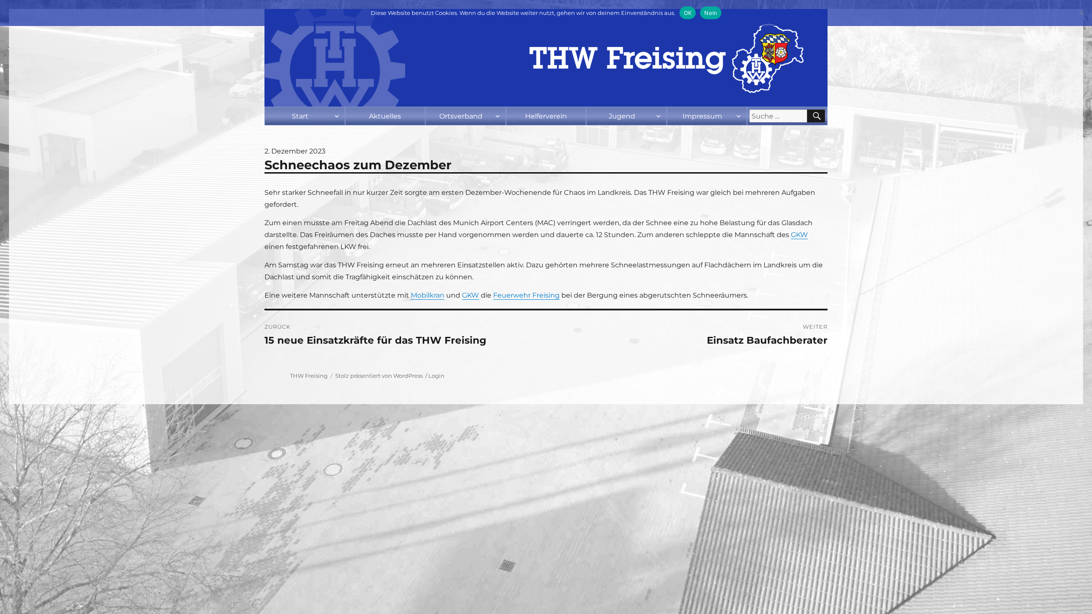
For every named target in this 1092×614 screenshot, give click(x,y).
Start (300, 116)
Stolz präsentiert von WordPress (379, 375)
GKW (799, 235)
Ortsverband (460, 116)
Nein (710, 12)
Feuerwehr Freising (526, 295)
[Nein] (1081, 13)
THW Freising (309, 375)
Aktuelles (385, 116)
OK (688, 12)
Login (436, 375)
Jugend (622, 116)
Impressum (702, 116)
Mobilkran (427, 295)
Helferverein (546, 116)
